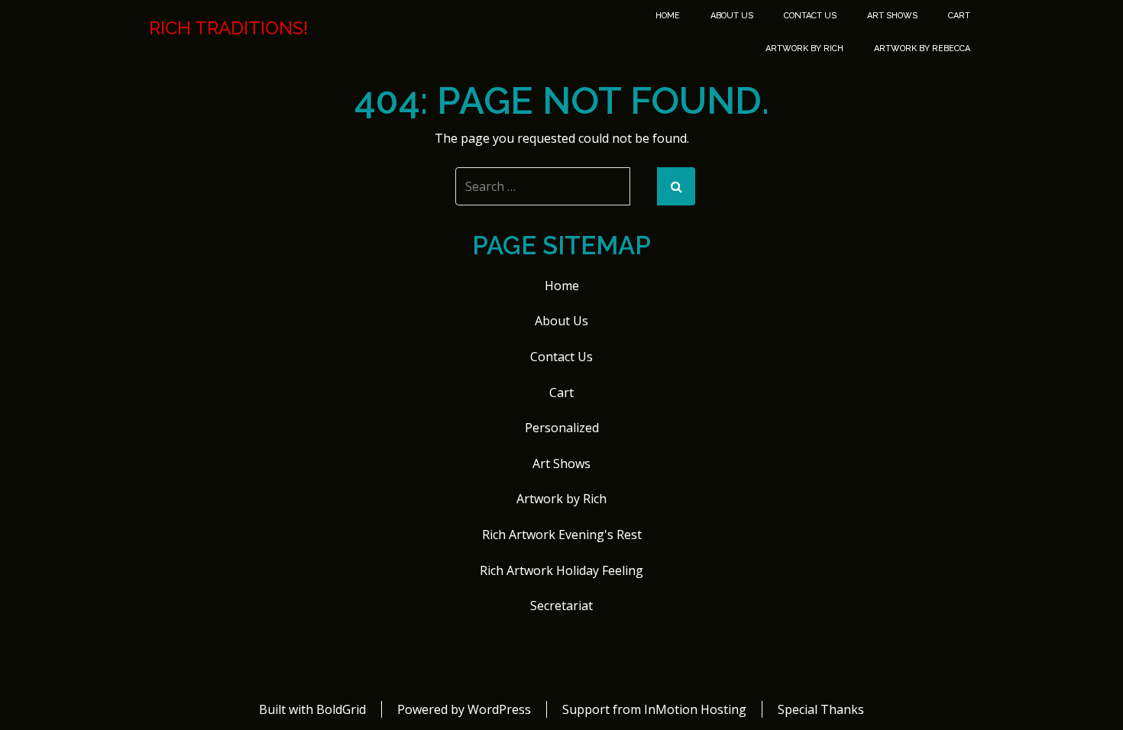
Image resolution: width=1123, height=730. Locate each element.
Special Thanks (821, 709)
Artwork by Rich (804, 48)
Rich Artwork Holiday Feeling (561, 570)
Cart (959, 16)
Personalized (562, 427)
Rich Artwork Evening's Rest (562, 534)
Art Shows (892, 16)
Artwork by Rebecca (922, 48)
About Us (731, 16)
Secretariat (561, 605)
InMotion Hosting (695, 709)
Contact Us (810, 16)
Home (667, 16)
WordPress (499, 709)
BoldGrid (341, 709)
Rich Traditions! (228, 28)
